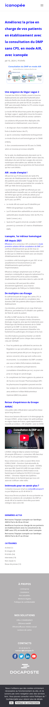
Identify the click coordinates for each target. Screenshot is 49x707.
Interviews (9, 557)
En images (9, 551)
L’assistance (24, 592)
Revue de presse (11, 564)
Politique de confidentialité (24, 602)
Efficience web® (24, 623)
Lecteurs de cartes (24, 630)
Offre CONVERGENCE (24, 620)
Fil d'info (21, 60)
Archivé (8, 548)
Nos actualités (24, 595)
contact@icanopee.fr (36, 489)
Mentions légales (24, 599)
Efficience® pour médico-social (25, 627)
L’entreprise (24, 589)
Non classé (9, 561)
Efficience (9, 244)
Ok (11, 703)
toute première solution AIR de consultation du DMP (24, 245)
